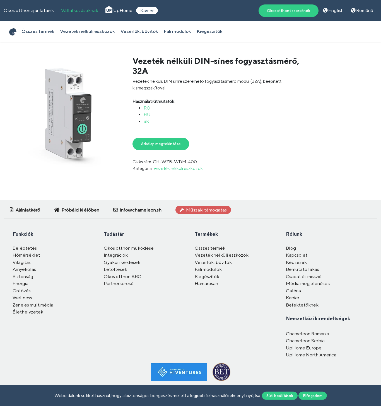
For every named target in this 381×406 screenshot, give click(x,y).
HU (147, 114)
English (335, 10)
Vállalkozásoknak (79, 10)
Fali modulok (177, 31)
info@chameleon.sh (140, 210)
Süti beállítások (279, 395)
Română (364, 10)
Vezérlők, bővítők (139, 31)
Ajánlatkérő (27, 210)
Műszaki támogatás (206, 210)
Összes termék (37, 31)
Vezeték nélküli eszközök (87, 31)
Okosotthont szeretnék (288, 10)
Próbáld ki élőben (80, 210)
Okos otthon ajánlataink (29, 10)
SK (146, 121)
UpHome (122, 10)
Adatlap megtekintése (161, 144)
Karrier (147, 10)
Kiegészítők (210, 31)
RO (147, 108)
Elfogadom (312, 395)
